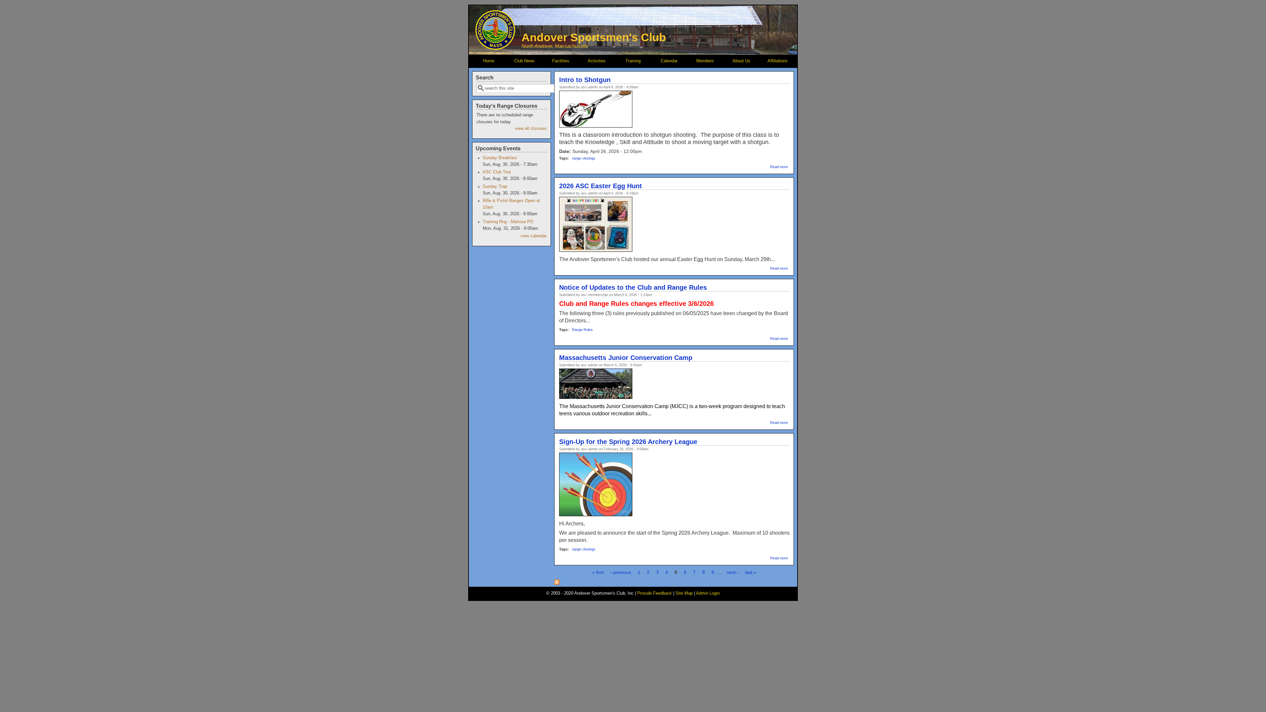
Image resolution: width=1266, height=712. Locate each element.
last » (750, 572)
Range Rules (582, 330)
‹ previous (620, 572)
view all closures (531, 128)
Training (633, 61)
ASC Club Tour (497, 172)
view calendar (534, 236)
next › (732, 572)
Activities (597, 61)
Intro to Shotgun (585, 79)
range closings (583, 158)
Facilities (560, 61)
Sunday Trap (495, 186)
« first (598, 572)
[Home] (495, 48)
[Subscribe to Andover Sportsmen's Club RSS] (556, 583)
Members (705, 61)
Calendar (669, 61)
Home (488, 61)
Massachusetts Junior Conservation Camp (625, 357)
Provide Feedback (654, 593)
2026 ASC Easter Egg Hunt (600, 186)
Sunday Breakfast (500, 158)
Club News (524, 61)
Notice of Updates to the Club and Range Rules (633, 287)
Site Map (684, 593)
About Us (741, 61)
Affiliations (778, 61)
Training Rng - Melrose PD (508, 222)
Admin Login (708, 593)
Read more (779, 167)
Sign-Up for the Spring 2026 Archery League (628, 441)
